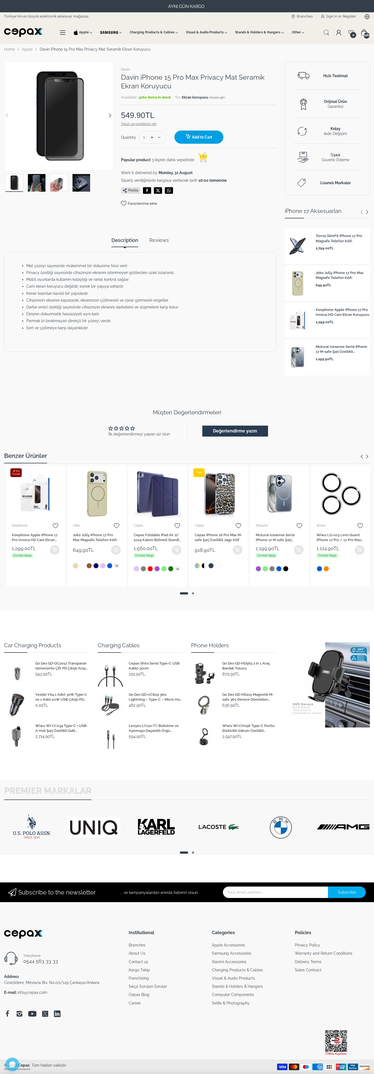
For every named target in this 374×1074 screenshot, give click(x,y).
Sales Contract (308, 970)
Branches (137, 945)
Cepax (138, 525)
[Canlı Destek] (12, 1064)
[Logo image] (31, 845)
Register (349, 16)
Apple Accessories (228, 945)
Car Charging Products (32, 645)
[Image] (327, 685)
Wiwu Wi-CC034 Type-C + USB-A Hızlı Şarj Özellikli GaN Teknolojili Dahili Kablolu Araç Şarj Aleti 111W (61, 729)
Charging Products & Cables (237, 970)
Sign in (332, 16)
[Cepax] (24, 32)
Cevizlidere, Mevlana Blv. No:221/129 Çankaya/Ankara (51, 982)
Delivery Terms (308, 962)
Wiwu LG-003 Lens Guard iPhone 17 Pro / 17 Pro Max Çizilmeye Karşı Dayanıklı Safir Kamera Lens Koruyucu (340, 538)
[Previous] (110, 115)
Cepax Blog (139, 994)
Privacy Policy (307, 945)
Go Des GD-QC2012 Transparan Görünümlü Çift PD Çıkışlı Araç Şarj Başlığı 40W (61, 666)
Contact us (138, 962)
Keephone (19, 525)
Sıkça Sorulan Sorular (148, 986)
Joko (76, 525)
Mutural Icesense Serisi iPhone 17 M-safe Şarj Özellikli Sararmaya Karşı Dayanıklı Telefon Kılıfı (341, 350)
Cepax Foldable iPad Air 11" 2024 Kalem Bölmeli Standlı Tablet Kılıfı (157, 538)
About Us (137, 953)
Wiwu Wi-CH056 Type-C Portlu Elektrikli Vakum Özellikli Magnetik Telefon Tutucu (248, 729)
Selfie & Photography (231, 1003)
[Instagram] (19, 1014)
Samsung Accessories (231, 953)
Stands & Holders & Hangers (237, 986)
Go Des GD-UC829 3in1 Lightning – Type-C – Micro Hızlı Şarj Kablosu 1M (155, 697)
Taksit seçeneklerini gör (139, 124)
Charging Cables (119, 645)
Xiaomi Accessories (229, 962)
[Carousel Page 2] (193, 593)
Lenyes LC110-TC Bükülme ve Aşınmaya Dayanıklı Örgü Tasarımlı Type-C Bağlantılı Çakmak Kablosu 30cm (154, 729)
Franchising (139, 978)
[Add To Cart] (55, 550)
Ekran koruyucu (195, 97)
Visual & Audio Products (233, 978)
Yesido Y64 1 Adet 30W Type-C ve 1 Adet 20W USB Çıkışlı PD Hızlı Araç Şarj (61, 697)
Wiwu (321, 525)
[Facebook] (147, 190)
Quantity (128, 137)
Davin (125, 69)
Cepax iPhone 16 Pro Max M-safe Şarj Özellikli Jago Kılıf (218, 537)
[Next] (7, 115)
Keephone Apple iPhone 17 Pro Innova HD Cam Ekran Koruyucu (342, 312)
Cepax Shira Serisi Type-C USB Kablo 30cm (154, 665)
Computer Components (233, 994)
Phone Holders (210, 645)
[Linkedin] (57, 1014)
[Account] (338, 32)
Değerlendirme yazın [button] (235, 431)
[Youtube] (32, 1014)
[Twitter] (158, 190)
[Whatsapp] (169, 190)
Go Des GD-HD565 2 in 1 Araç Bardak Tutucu (246, 665)
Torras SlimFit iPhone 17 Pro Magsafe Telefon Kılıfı (339, 238)
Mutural (261, 525)
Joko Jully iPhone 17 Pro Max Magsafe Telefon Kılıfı (340, 275)
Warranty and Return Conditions (323, 953)
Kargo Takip (139, 970)
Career (135, 1003)
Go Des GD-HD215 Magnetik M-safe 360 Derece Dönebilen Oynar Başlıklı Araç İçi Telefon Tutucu (248, 697)
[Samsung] (109, 32)
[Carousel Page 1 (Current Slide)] (184, 593)
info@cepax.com (32, 992)
